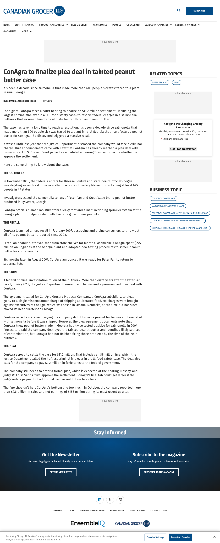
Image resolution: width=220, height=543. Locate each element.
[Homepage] (34, 11)
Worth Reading (159, 82)
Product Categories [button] (51, 24)
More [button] (25, 31)
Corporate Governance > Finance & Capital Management (180, 228)
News (176, 82)
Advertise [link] (58, 510)
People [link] (116, 24)
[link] (100, 500)
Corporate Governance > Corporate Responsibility (178, 220)
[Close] (214, 536)
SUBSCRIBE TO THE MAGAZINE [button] (159, 472)
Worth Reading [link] (24, 24)
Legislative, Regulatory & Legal (168, 206)
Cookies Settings (159, 511)
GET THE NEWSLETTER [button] (61, 472)
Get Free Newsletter (183, 148)
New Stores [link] (100, 24)
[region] (110, 537)
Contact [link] (71, 510)
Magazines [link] (9, 31)
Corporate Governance (163, 198)
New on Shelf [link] (79, 24)
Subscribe (199, 10)
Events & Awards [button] (186, 24)
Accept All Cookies (180, 537)
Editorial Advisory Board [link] (92, 510)
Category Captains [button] (156, 24)
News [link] (6, 24)
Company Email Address (174, 139)
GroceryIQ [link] (133, 24)
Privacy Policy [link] (117, 510)
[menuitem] (9, 25)
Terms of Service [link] (137, 510)
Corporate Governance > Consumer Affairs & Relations (180, 213)
